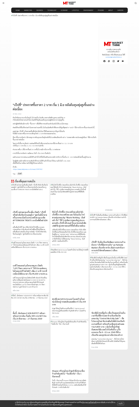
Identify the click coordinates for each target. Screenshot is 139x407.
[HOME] (69, 3)
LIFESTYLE (75, 10)
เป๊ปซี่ (19, 174)
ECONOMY (64, 10)
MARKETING (28, 10)
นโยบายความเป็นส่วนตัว (89, 402)
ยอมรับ (120, 404)
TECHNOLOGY (51, 10)
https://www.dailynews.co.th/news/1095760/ (27, 169)
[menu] (3, 3)
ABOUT (110, 10)
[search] (135, 3)
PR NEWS (101, 10)
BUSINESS (39, 10)
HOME (18, 10)
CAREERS (120, 10)
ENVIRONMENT (88, 10)
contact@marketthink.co (114, 57)
